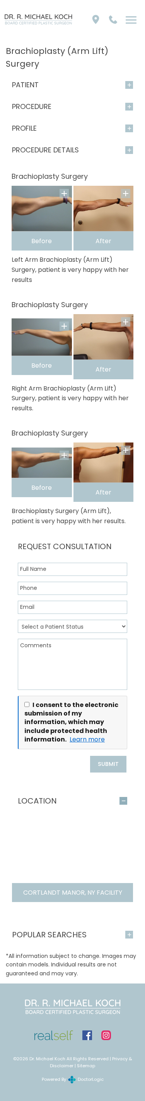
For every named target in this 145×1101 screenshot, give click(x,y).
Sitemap (86, 1066)
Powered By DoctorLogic (73, 1079)
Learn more (87, 739)
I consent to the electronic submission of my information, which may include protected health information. (71, 722)
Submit (108, 764)
